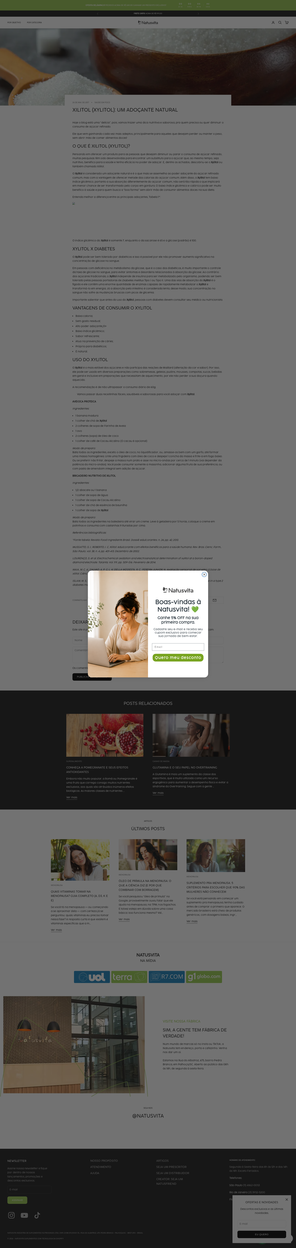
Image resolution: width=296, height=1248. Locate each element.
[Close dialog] (204, 574)
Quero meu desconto (178, 657)
